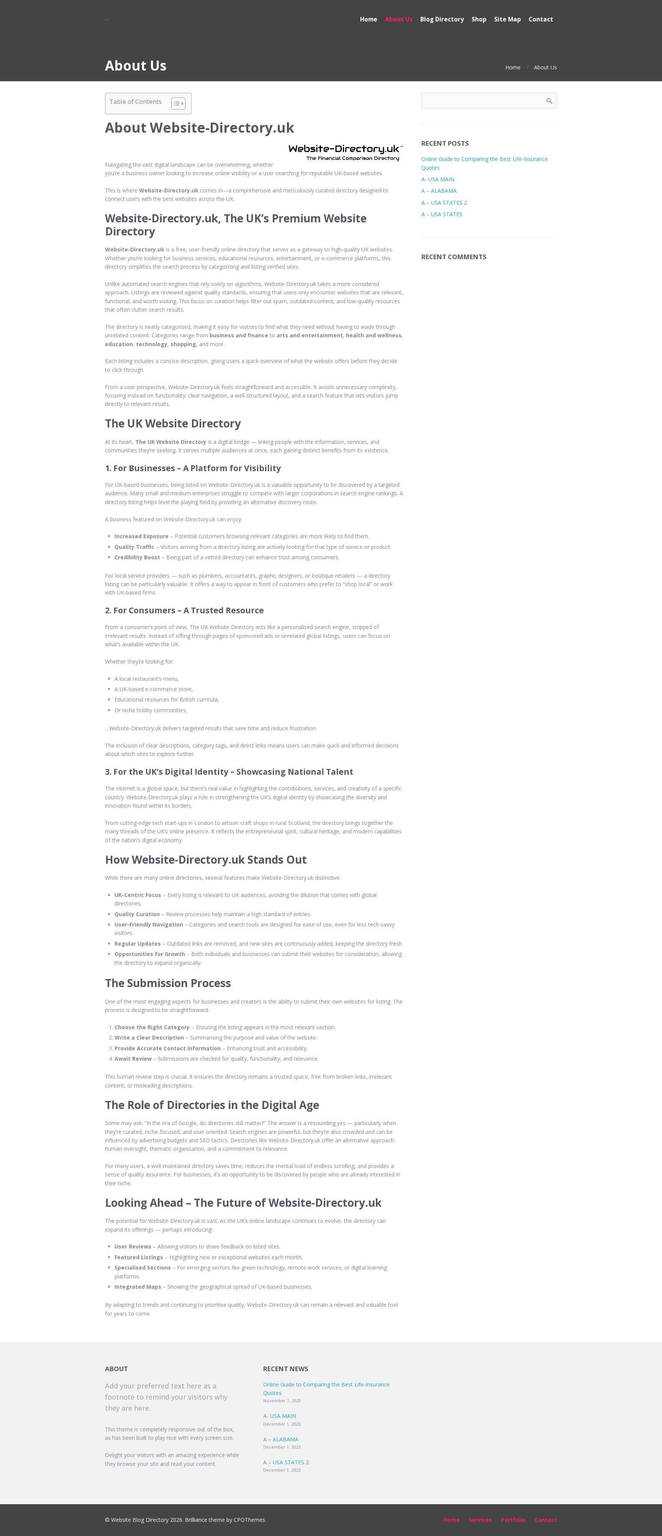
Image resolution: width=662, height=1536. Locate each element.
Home (513, 67)
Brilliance (196, 1519)
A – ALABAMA (439, 190)
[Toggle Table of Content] (175, 103)
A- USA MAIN (437, 179)
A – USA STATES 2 (444, 202)
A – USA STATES (441, 214)
